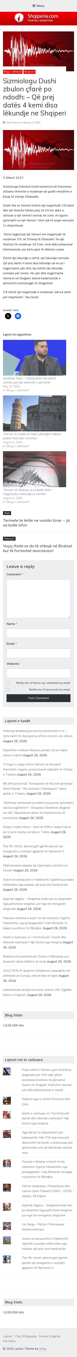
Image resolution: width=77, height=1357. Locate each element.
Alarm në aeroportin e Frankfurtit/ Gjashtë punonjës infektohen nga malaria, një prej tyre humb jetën (45, 1244)
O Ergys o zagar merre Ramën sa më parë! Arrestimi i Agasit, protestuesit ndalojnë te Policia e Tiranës (37, 769)
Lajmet (8, 1336)
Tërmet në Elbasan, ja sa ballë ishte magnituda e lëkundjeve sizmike (27, 492)
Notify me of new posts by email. (49, 689)
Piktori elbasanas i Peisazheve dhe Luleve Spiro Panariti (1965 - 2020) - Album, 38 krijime (48, 1191)
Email (12, 644)
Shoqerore (29, 71)
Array (42, 1349)
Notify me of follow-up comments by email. (43, 683)
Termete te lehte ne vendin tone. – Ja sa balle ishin (36, 522)
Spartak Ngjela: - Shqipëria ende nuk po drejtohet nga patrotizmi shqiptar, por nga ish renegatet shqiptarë (47, 1210)
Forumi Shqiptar (49, 1336)
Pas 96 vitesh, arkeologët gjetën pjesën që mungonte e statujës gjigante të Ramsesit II (45, 1263)
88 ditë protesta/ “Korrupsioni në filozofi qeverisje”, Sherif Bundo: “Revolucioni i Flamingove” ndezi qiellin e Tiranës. (38, 788)
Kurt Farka (12, 122)
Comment (15, 574)
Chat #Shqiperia (26, 1336)
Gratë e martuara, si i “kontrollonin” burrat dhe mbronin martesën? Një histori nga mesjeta (46, 1118)
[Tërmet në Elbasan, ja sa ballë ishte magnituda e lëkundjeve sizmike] (34, 469)
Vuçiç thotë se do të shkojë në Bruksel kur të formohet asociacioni (37, 548)
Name (12, 624)
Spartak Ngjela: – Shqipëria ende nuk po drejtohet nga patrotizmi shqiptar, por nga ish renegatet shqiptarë (37, 904)
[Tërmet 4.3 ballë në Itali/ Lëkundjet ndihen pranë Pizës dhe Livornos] (34, 413)
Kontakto (9, 1341)
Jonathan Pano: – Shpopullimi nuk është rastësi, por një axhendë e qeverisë (29, 380)
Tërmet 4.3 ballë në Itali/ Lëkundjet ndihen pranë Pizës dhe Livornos (32, 436)
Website (13, 664)
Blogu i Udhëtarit (13, 71)
